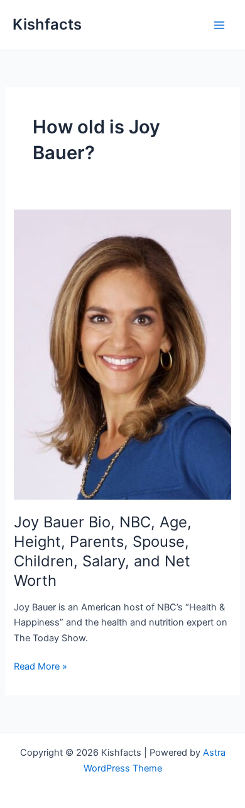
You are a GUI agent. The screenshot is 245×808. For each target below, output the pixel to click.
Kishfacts (47, 24)
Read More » (40, 667)
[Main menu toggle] (219, 25)
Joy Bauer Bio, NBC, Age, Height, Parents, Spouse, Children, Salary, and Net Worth (103, 551)
